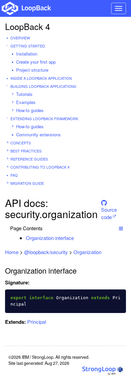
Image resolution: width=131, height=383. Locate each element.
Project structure (32, 70)
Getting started (27, 45)
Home (11, 251)
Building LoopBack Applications (43, 86)
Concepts (20, 142)
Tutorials (24, 94)
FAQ (14, 175)
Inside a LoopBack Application (41, 78)
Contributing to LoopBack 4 (40, 167)
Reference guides (29, 159)
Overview (20, 37)
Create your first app (36, 62)
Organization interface (50, 237)
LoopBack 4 (27, 26)
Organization (87, 251)
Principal (36, 321)
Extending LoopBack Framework (44, 118)
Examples (26, 102)
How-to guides (30, 110)
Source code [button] (109, 208)
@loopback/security (46, 251)
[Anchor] (77, 237)
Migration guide (27, 183)
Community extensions (38, 134)
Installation (26, 53)
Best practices (26, 150)
